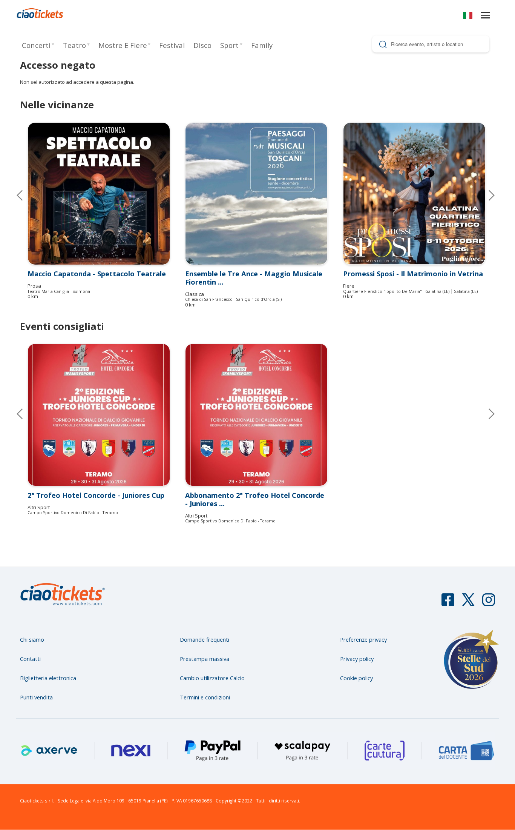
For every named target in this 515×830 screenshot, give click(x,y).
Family (262, 45)
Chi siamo (32, 639)
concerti (36, 45)
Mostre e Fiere (122, 45)
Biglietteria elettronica (48, 678)
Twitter (468, 603)
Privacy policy (357, 658)
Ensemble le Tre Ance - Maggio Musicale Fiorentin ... (253, 277)
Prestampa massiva (204, 658)
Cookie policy (356, 678)
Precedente (25, 195)
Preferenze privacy (363, 639)
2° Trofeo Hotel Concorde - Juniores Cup (96, 495)
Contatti (30, 658)
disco (202, 45)
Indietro (25, 413)
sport (229, 45)
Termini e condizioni (205, 697)
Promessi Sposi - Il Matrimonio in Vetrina (413, 273)
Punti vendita (36, 697)
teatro (74, 45)
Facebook (447, 603)
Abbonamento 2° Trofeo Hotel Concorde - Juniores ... (254, 499)
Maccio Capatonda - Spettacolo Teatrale (97, 273)
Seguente (485, 195)
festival (172, 45)
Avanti (485, 413)
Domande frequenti (204, 639)
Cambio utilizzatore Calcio (212, 678)
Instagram (488, 603)
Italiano (467, 17)
